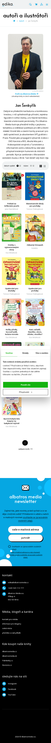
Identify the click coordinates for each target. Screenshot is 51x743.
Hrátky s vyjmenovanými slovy (12, 247)
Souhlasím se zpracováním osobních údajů (26, 547)
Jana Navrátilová (11, 209)
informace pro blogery (11, 623)
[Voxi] (30, 711)
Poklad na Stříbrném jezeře (11, 204)
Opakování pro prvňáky (35, 289)
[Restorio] (30, 721)
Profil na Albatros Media (25, 94)
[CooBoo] (25, 711)
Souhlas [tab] (9, 353)
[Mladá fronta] (15, 721)
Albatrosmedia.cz (9, 651)
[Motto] (10, 711)
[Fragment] (15, 716)
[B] (11, 186)
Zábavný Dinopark (35, 245)
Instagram (12, 683)
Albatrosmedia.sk (9, 656)
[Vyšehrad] (35, 716)
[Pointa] (45, 716)
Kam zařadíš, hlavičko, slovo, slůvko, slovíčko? (34, 331)
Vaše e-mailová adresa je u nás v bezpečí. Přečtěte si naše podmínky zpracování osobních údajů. (25, 554)
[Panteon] (40, 716)
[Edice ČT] (25, 716)
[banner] (7, 4)
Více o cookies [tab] (42, 353)
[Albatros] (5, 711)
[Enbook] (35, 721)
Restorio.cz (7, 665)
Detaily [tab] (25, 353)
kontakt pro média (10, 619)
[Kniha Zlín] (40, 711)
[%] (11, 312)
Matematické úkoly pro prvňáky (35, 204)
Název (26, 166)
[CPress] (45, 711)
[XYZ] (15, 711)
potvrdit (25, 537)
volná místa (7, 628)
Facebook (12, 689)
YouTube (12, 694)
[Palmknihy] (30, 716)
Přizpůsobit (24, 392)
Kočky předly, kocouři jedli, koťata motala (11, 331)
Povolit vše (25, 385)
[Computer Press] (20, 711)
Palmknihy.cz (7, 660)
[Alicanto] (20, 716)
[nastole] (5, 716)
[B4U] (10, 716)
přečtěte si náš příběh (11, 633)
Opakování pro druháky (11, 289)
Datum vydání (9, 166)
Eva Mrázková (11, 253)
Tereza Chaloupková (34, 209)
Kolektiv (34, 248)
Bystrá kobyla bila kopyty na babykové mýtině (12, 421)
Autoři (21, 21)
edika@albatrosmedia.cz (18, 582)
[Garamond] (20, 721)
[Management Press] (35, 711)
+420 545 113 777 (16, 588)
